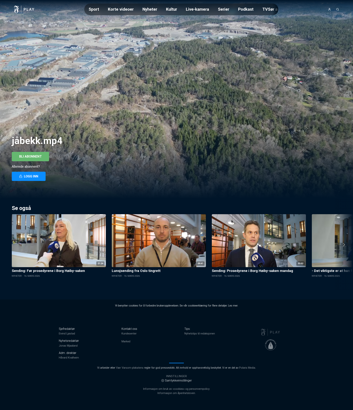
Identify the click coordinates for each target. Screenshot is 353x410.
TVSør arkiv (273, 9)
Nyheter (149, 9)
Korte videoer (121, 9)
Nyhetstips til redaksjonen (199, 333)
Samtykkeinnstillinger (178, 380)
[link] (24, 9)
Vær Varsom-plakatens (129, 367)
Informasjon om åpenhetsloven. (176, 393)
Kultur (171, 9)
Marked (126, 341)
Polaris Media (247, 367)
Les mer (233, 305)
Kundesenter (129, 333)
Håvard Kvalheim (69, 357)
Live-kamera (197, 9)
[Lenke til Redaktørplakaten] (270, 344)
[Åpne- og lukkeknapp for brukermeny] (329, 9)
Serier (223, 9)
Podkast (246, 9)
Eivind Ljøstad (67, 333)
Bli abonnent (30, 156)
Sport (94, 9)
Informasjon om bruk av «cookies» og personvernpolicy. (176, 389)
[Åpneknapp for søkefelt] (337, 9)
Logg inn (31, 176)
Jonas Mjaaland (68, 345)
